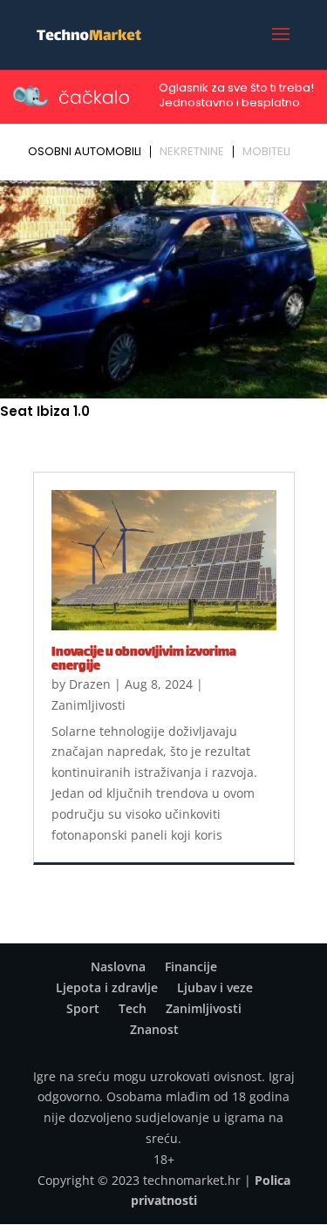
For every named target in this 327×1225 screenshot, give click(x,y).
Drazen (90, 684)
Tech (132, 1008)
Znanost (154, 1029)
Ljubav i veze (215, 987)
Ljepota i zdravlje (107, 987)
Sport (82, 1008)
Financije (191, 966)
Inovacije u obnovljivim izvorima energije (143, 659)
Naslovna (118, 966)
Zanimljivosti (88, 705)
